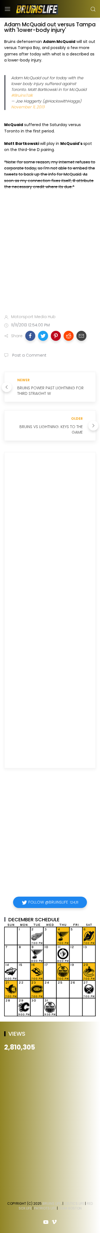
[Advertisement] (50, 253)
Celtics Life (74, 1203)
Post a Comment (28, 355)
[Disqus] (50, 536)
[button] (30, 336)
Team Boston (70, 1208)
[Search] (93, 9)
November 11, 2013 (27, 107)
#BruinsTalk (22, 95)
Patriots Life (45, 1208)
